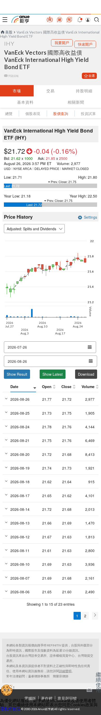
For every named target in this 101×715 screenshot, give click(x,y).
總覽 (9, 113)
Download (86, 374)
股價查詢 (60, 113)
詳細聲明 (65, 671)
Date (14, 386)
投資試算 (88, 113)
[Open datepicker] (89, 347)
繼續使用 (98, 682)
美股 (8, 32)
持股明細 (84, 90)
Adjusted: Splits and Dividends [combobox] (31, 228)
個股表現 (32, 113)
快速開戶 (85, 44)
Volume (88, 386)
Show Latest (52, 374)
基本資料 (25, 102)
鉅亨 (20, 19)
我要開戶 (62, 42)
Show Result (17, 374)
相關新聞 (76, 102)
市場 (17, 90)
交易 (50, 90)
